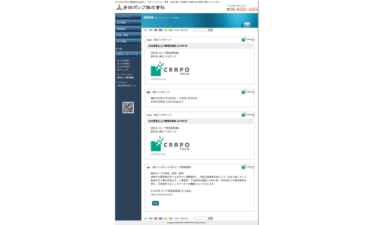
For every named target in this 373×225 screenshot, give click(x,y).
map (119, 89)
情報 (148, 167)
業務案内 (121, 29)
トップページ (124, 16)
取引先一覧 (184, 30)
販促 (165, 30)
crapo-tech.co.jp (158, 79)
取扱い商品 (122, 35)
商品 (155, 203)
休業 (155, 30)
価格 (150, 30)
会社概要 (121, 22)
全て (145, 30)
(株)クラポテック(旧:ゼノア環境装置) (171, 167)
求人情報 (121, 41)
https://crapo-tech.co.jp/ (162, 194)
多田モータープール (127, 54)
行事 (170, 30)
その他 (176, 30)
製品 (160, 30)
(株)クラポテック (163, 39)
